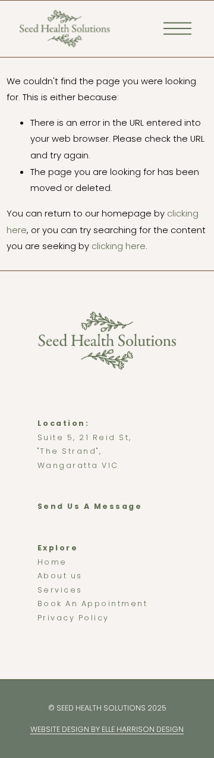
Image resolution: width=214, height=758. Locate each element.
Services (60, 590)
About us (60, 576)
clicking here (119, 246)
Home (52, 562)
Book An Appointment (92, 603)
